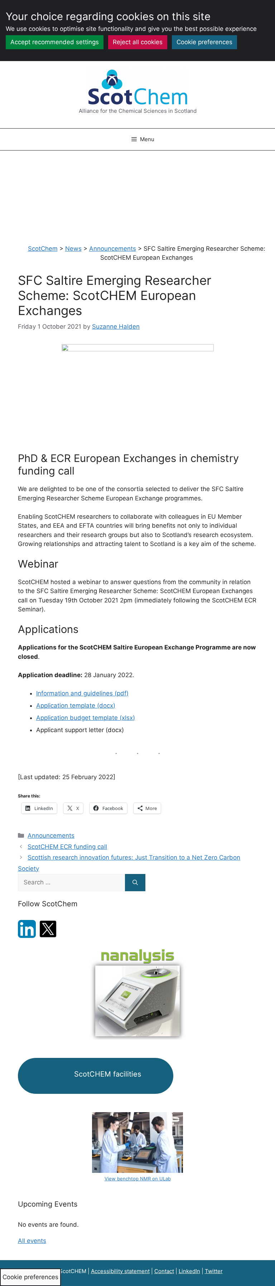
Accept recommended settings (54, 42)
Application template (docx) (75, 705)
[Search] (135, 882)
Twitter (214, 1271)
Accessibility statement (120, 1271)
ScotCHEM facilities (106, 1074)
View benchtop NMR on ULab (138, 1178)
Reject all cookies (138, 42)
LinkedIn (189, 1271)
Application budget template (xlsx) (85, 717)
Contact (164, 1271)
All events (32, 1240)
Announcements (51, 835)
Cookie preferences (204, 42)
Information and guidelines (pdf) (82, 693)
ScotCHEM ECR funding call (67, 846)
